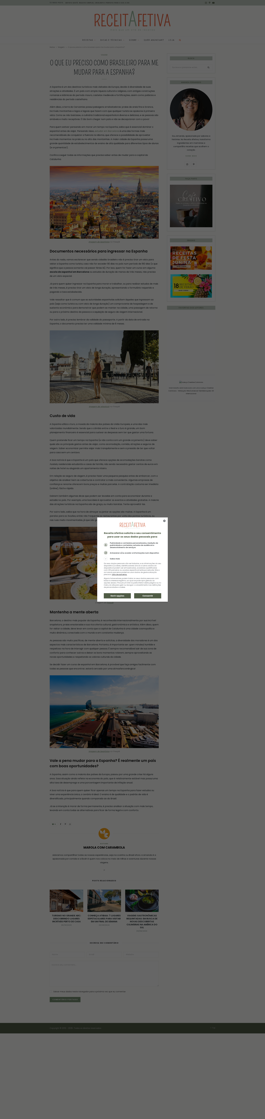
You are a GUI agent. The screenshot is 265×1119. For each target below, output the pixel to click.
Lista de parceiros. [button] (119, 574)
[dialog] (132, 559)
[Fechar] (164, 521)
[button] (132, 559)
